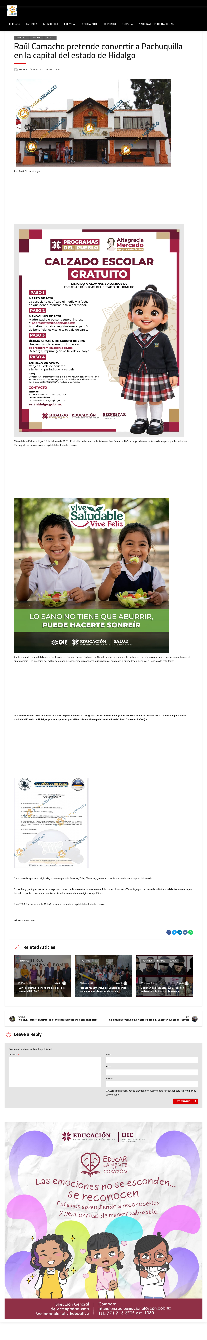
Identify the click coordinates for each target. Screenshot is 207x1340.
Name (108, 1054)
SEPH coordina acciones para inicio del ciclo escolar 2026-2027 (42, 989)
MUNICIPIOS (50, 23)
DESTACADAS (21, 37)
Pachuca (50, 37)
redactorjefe (23, 70)
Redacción (57, 983)
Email (108, 1066)
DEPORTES (110, 23)
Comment (14, 1054)
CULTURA (127, 23)
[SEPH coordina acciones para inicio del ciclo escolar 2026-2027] (42, 976)
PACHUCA (31, 23)
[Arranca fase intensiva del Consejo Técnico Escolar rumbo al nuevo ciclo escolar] (103, 976)
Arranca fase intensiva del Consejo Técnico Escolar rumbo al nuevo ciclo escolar (103, 989)
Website (109, 1078)
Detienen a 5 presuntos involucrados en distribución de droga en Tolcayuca (162, 989)
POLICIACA (14, 23)
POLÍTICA (69, 23)
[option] (103, 123)
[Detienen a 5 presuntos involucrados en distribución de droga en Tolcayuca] (164, 976)
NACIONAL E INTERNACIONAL (156, 23)
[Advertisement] (103, 196)
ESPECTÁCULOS (89, 23)
